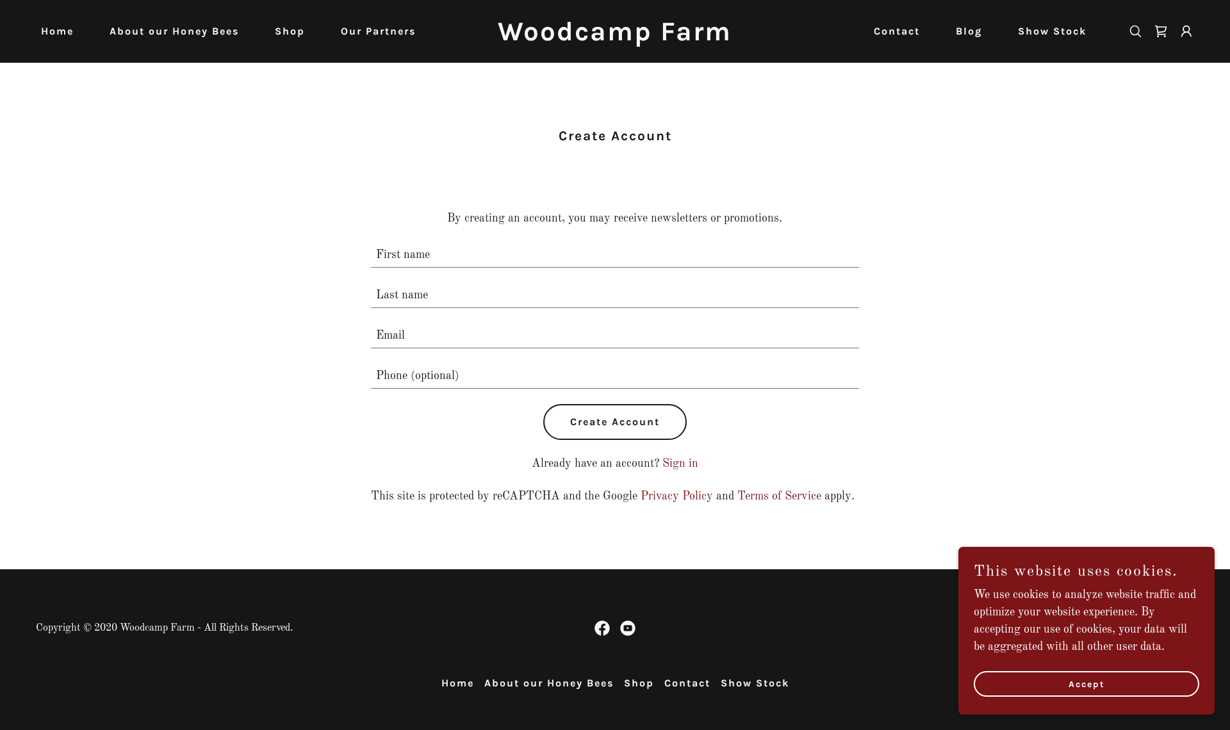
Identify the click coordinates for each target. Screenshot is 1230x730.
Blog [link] (969, 31)
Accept (1087, 684)
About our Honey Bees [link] (174, 31)
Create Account (615, 422)
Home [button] (457, 683)
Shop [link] (290, 31)
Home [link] (57, 31)
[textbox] (615, 255)
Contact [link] (897, 31)
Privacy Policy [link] (677, 496)
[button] (1186, 31)
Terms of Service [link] (779, 496)
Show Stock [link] (1052, 31)
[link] (615, 37)
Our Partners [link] (378, 31)
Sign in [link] (680, 463)
